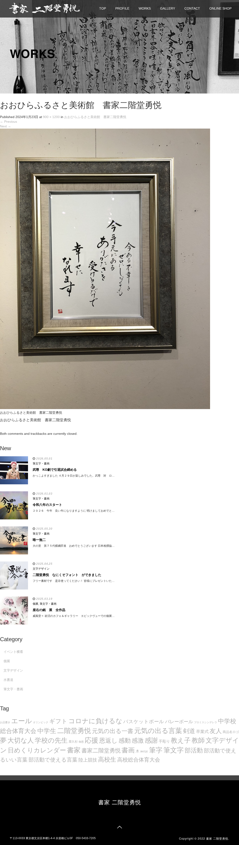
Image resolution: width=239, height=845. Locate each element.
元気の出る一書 (112, 731)
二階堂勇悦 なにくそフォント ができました (67, 575)
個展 (35, 603)
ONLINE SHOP (220, 8)
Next (5, 126)
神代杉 (144, 751)
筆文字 (173, 750)
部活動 (194, 750)
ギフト (58, 721)
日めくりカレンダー (37, 750)
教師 (198, 740)
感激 (138, 740)
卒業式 (202, 731)
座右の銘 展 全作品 (49, 610)
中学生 (46, 730)
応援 (91, 740)
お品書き (5, 722)
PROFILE (122, 8)
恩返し (108, 740)
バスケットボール (143, 721)
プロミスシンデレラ (205, 722)
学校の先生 (51, 740)
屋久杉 (73, 741)
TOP (102, 8)
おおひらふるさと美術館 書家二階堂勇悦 (95, 117)
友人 (216, 730)
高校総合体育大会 (138, 760)
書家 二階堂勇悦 (119, 802)
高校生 (107, 759)
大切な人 (20, 740)
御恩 (81, 741)
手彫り (164, 741)
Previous (8, 121)
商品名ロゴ (231, 732)
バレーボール (179, 721)
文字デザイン (41, 568)
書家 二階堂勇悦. (217, 838)
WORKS (145, 8)
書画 (128, 750)
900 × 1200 (51, 117)
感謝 (151, 740)
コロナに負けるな (95, 721)
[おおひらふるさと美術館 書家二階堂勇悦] (105, 268)
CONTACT (192, 8)
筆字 (155, 750)
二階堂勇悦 (74, 730)
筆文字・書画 (41, 463)
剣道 (189, 730)
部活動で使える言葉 (52, 760)
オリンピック (40, 722)
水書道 (8, 680)
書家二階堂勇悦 (101, 750)
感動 (125, 740)
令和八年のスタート (47, 505)
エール (21, 721)
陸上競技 (87, 759)
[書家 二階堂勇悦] (44, 8)
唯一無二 (39, 540)
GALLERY (167, 8)
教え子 (181, 740)
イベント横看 (13, 652)
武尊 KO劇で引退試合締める (55, 469)
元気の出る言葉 (158, 730)
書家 (74, 750)
